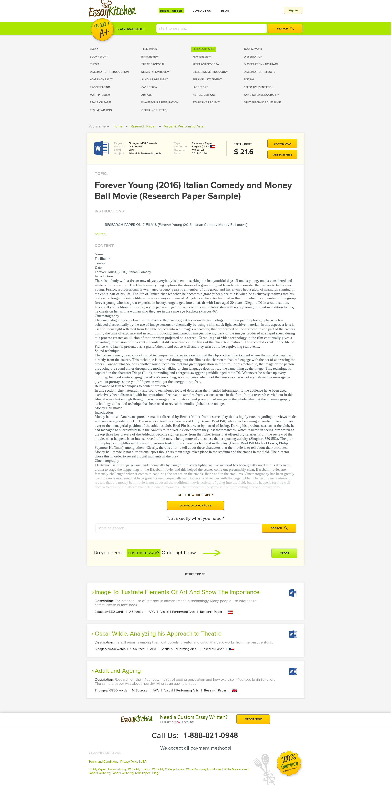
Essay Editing (117, 769)
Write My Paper (109, 773)
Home (117, 126)
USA (143, 761)
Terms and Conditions (103, 761)
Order (284, 553)
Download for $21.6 (195, 505)
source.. (101, 234)
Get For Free (282, 154)
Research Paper (143, 126)
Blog (155, 773)
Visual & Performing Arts (183, 126)
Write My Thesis (139, 769)
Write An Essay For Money (204, 769)
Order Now (253, 719)
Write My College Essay (168, 769)
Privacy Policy (129, 761)
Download (282, 143)
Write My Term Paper (136, 773)
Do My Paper (97, 769)
